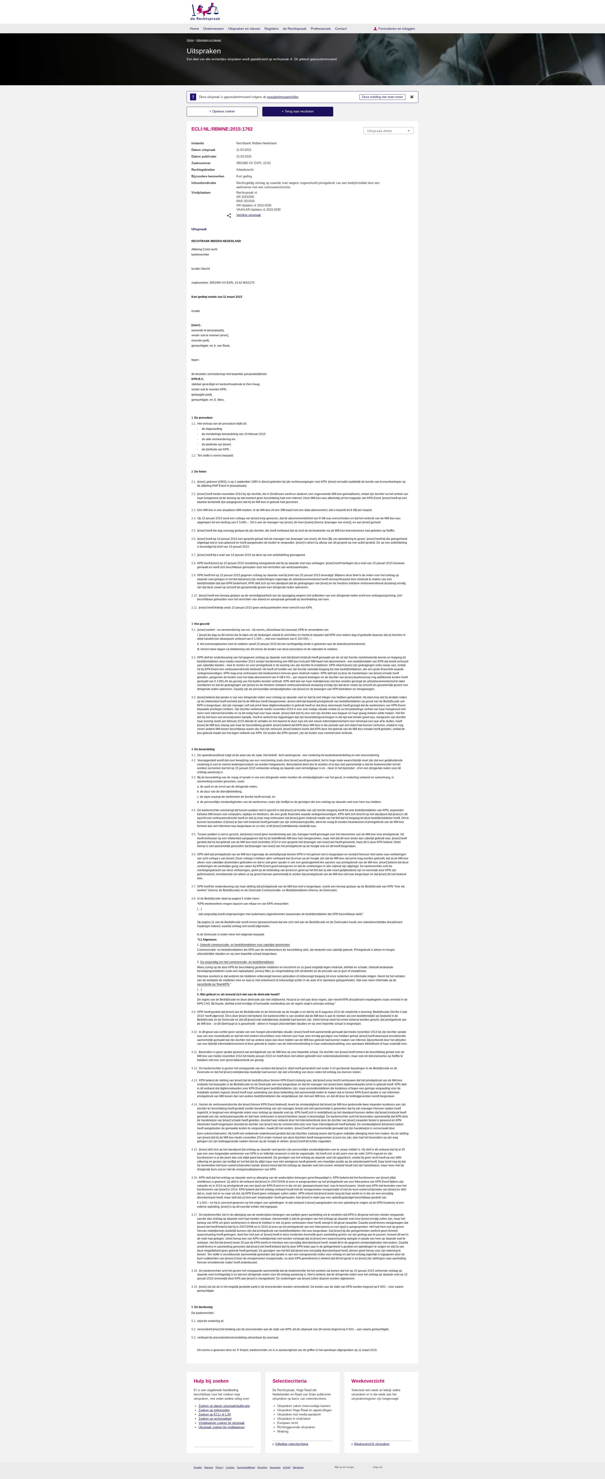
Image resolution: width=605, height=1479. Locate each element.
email (364, 1467)
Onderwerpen (213, 28)
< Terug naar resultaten (298, 111)
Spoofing (262, 1467)
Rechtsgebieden (203, 169)
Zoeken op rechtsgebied (215, 1418)
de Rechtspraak (295, 28)
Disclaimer (298, 1467)
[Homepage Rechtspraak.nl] (203, 11)
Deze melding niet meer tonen (382, 97)
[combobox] (388, 130)
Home (194, 28)
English (198, 1467)
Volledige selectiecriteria (291, 1444)
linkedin (404, 1467)
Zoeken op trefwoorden (214, 1410)
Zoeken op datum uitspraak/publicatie (224, 1406)
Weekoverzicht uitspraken (371, 1444)
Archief (286, 1467)
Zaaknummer (201, 163)
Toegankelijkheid (246, 1467)
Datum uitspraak (203, 150)
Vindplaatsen (201, 192)
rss (358, 1467)
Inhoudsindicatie (203, 183)
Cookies (230, 1467)
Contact (341, 28)
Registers (271, 28)
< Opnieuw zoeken (222, 111)
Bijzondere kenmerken (207, 176)
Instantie (197, 143)
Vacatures (275, 1467)
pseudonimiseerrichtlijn (282, 97)
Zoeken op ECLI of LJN (215, 1414)
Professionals (321, 28)
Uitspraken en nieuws (244, 28)
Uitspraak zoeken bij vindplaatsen (222, 1427)
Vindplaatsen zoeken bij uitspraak (222, 1423)
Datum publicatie (203, 156)
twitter (386, 1467)
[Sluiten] (412, 97)
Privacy (219, 1467)
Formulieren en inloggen (396, 28)
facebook (392, 1467)
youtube (411, 1467)
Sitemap (208, 1467)
